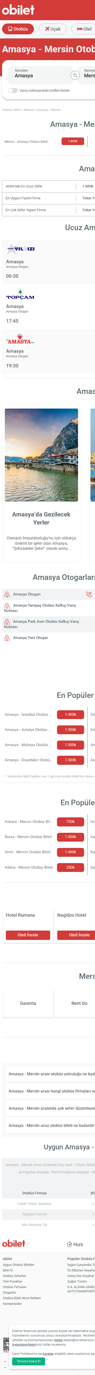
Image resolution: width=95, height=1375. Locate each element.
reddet (58, 1340)
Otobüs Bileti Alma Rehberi (22, 1298)
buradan (48, 1354)
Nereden (21, 70)
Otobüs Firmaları (14, 1287)
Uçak (55, 29)
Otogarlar (9, 1292)
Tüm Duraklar (12, 1281)
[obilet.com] (30, 14)
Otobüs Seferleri (14, 1276)
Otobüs (20, 29)
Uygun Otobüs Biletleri (18, 1265)
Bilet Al (8, 1270)
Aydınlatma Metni (24, 1344)
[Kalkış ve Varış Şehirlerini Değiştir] (75, 75)
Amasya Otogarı (26, 594)
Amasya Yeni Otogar (30, 637)
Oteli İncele (28, 935)
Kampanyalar (12, 1304)
